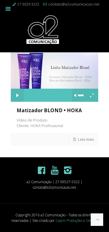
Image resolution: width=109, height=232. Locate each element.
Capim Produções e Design (76, 220)
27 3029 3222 (28, 4)
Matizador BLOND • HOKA (49, 110)
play (54, 68)
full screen (91, 95)
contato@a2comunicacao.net (73, 4)
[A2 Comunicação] (54, 30)
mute (75, 95)
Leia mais (86, 139)
